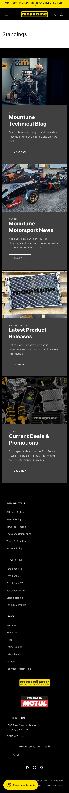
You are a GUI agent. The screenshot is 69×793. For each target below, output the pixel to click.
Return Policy (14, 519)
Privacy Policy (14, 548)
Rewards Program (16, 526)
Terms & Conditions (17, 541)
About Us (11, 632)
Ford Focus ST (14, 576)
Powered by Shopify (37, 781)
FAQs (9, 639)
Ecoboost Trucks (15, 590)
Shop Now (20, 470)
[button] (6, 14)
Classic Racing (14, 597)
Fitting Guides (14, 647)
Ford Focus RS (14, 568)
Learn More (21, 364)
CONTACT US (14, 736)
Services (11, 625)
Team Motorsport (16, 605)
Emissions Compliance (18, 534)
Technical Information (18, 668)
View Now (20, 151)
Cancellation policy (54, 786)
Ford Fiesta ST (14, 583)
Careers (10, 661)
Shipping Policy (15, 512)
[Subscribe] (56, 755)
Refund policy (56, 781)
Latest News (13, 654)
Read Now (20, 258)
